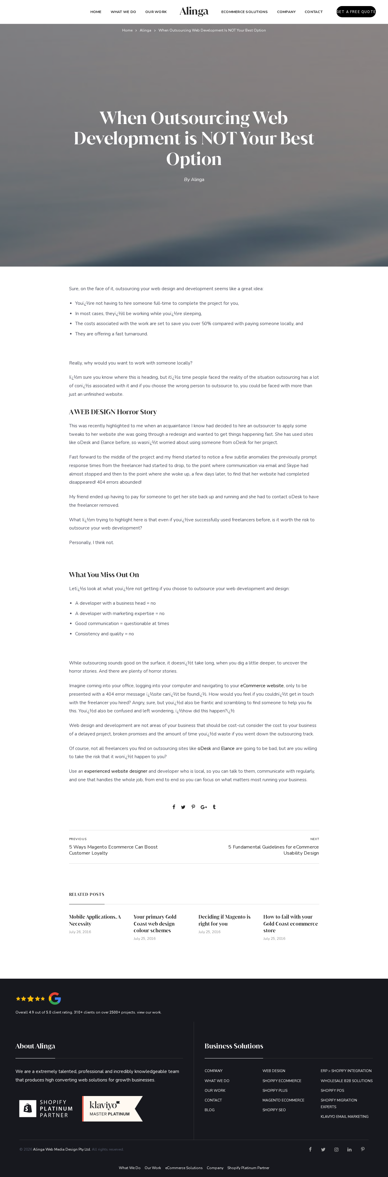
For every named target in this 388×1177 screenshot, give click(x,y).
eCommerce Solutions (244, 11)
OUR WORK (215, 1090)
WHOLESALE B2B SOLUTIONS (347, 1080)
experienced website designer (115, 771)
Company (215, 1167)
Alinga (145, 30)
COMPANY (286, 11)
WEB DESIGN (274, 1070)
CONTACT (213, 1100)
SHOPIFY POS (332, 1090)
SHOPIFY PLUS (275, 1090)
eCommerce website (262, 686)
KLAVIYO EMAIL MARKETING (345, 1116)
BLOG (210, 1110)
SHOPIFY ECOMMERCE (282, 1080)
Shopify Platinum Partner (248, 1167)
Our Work (156, 11)
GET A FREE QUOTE (356, 12)
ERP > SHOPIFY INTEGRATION (346, 1070)
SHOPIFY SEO (274, 1110)
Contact (314, 11)
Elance (228, 748)
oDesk (204, 748)
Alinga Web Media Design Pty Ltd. (62, 1149)
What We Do (123, 11)
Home (96, 11)
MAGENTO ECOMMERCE (283, 1100)
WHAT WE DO (217, 1080)
